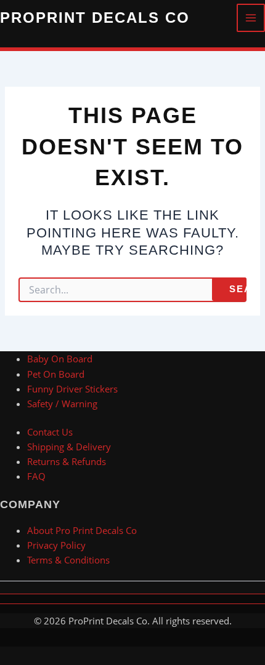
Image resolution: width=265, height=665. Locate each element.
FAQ (36, 476)
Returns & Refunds (66, 461)
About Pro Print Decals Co (82, 530)
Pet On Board (55, 374)
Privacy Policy (56, 545)
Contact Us (50, 432)
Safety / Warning (62, 403)
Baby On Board (59, 358)
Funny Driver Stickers (72, 389)
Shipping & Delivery (69, 446)
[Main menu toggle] (251, 18)
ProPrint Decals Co (95, 17)
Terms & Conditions (68, 560)
